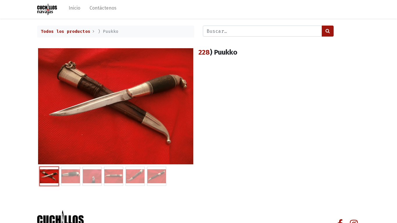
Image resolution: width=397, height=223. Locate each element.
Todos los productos (65, 31)
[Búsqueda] (328, 31)
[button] (49, 106)
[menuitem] (74, 9)
